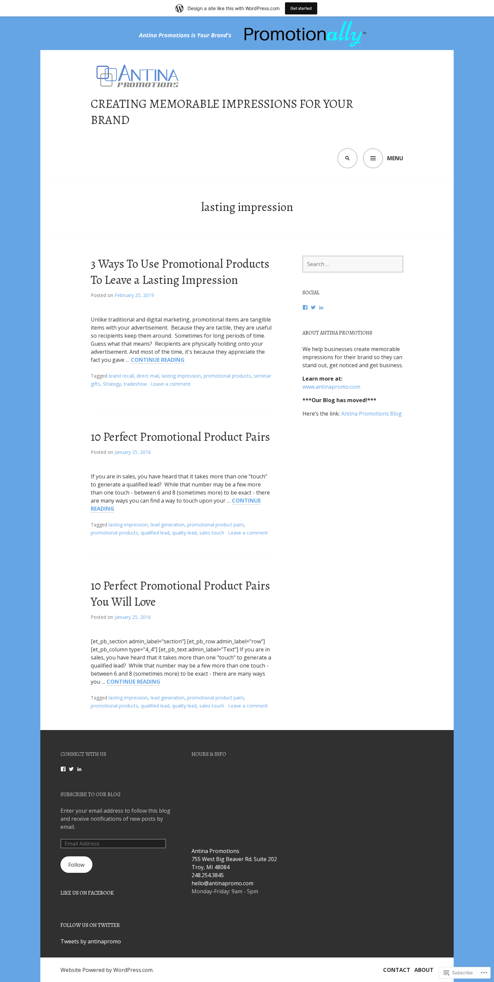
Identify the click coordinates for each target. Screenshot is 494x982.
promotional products (227, 376)
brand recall (121, 376)
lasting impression (181, 376)
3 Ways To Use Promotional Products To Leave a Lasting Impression (180, 271)
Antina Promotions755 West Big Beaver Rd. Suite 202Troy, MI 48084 (234, 859)
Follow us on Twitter (90, 925)
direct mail (147, 376)
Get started (301, 8)
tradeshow (135, 384)
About (424, 970)
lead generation (167, 524)
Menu (395, 158)
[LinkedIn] (321, 307)
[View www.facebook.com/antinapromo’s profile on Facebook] (63, 769)
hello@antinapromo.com (222, 883)
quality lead (184, 532)
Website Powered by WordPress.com (106, 970)
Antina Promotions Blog (371, 413)
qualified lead (155, 532)
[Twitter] (313, 307)
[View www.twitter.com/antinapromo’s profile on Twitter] (71, 769)
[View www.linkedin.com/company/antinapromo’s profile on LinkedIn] (79, 769)
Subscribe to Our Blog (90, 794)
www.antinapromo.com (331, 386)
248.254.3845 (208, 875)
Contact (396, 970)
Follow (76, 864)
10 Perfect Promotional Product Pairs (180, 436)
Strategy (112, 384)
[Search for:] (352, 264)
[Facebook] (305, 307)
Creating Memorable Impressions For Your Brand (222, 112)
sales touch (211, 532)
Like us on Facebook (87, 893)
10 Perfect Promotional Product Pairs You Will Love (180, 593)
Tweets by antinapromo (90, 941)
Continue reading (157, 360)
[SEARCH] (347, 158)
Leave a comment (171, 384)
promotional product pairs (215, 524)
